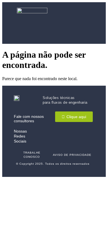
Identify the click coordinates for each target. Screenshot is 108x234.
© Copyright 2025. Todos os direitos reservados (52, 163)
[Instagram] (71, 136)
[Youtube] (84, 136)
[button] (86, 23)
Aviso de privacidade (72, 154)
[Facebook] (58, 136)
